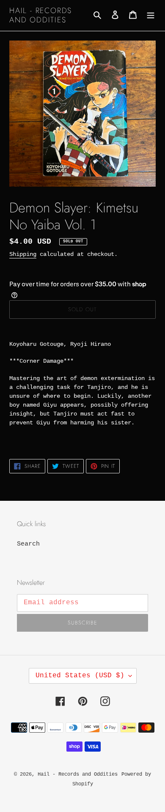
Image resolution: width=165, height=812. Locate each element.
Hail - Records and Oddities (40, 15)
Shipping (22, 254)
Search (28, 544)
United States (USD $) (80, 675)
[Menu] (151, 15)
